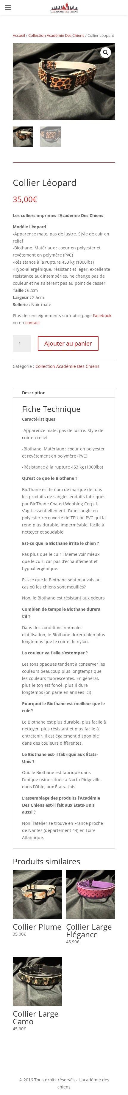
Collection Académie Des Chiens (56, 35)
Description (34, 392)
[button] (105, 52)
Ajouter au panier (68, 343)
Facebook (102, 315)
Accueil (19, 35)
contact (32, 322)
